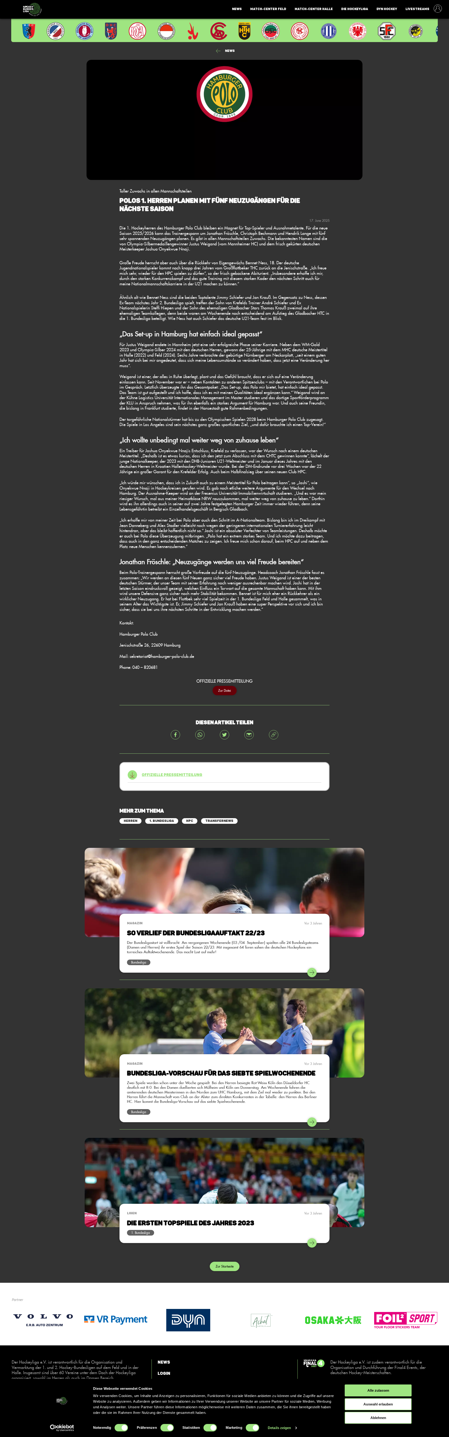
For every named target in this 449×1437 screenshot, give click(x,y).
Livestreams (417, 9)
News (237, 9)
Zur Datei (224, 690)
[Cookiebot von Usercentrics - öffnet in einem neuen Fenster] (62, 1427)
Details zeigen (279, 1428)
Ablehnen (378, 1418)
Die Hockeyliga (354, 9)
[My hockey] (438, 9)
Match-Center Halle (314, 9)
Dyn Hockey (387, 9)
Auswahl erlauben (378, 1404)
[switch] (167, 1427)
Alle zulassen (378, 1390)
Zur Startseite (225, 1266)
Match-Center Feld (268, 9)
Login (164, 1373)
